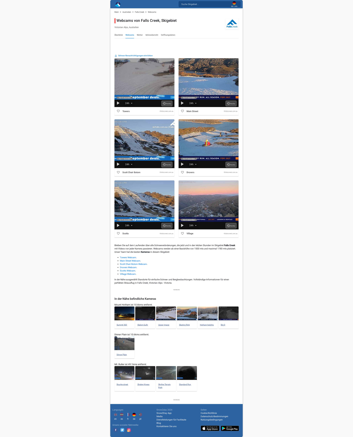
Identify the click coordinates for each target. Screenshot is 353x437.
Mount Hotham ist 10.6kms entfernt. (133, 304)
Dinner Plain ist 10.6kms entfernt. (131, 334)
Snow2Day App (164, 413)
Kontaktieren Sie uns (166, 426)
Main (116, 12)
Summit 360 (122, 325)
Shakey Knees (143, 384)
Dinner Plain (122, 355)
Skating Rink (184, 325)
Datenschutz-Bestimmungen (214, 416)
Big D (223, 325)
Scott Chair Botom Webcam (133, 264)
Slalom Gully (142, 325)
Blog (159, 423)
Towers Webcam (128, 257)
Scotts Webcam (127, 270)
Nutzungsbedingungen (212, 419)
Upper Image (163, 325)
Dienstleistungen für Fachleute (171, 419)
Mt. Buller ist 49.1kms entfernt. (130, 364)
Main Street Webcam (130, 260)
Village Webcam (128, 274)
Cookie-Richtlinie (209, 413)
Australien (127, 12)
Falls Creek (140, 12)
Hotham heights (207, 325)
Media (160, 416)
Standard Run (185, 384)
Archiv (167, 103)
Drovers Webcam (128, 267)
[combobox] (205, 4)
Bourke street (122, 384)
